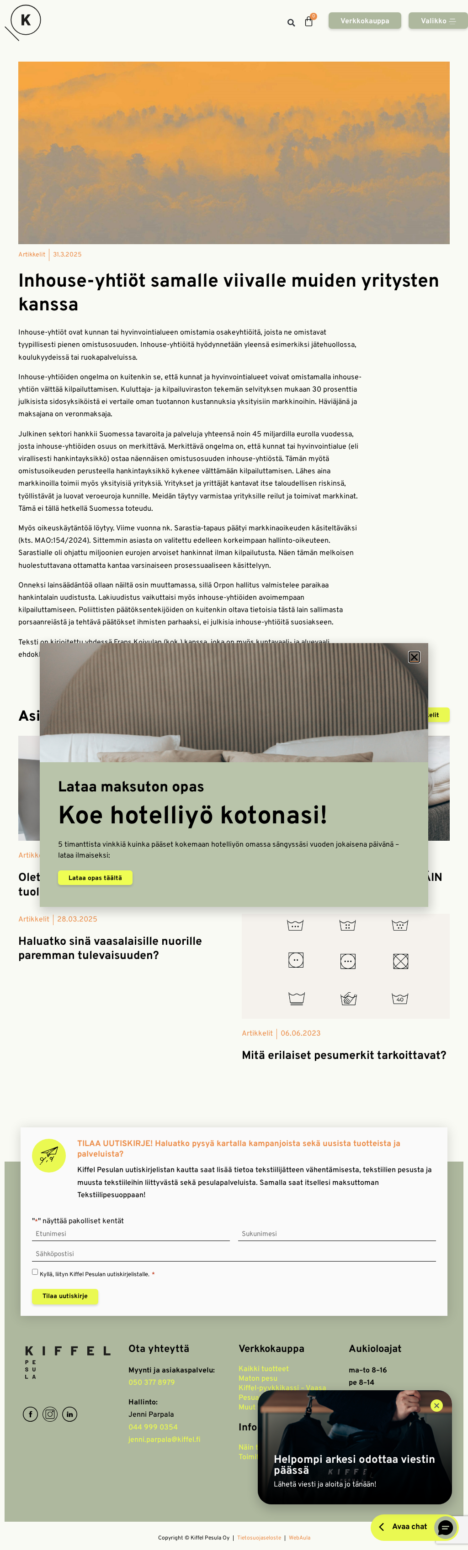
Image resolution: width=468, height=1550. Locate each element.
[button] (414, 657)
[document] (234, 775)
